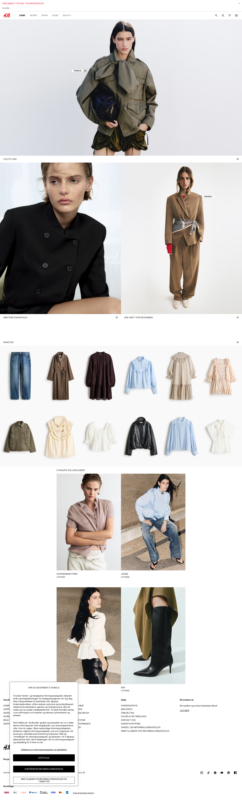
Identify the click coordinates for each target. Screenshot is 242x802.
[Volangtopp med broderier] (60, 436)
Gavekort (9, 723)
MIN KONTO (127, 709)
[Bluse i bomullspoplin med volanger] (141, 376)
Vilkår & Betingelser (133, 716)
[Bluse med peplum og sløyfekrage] (222, 436)
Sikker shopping (130, 723)
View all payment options (83, 793)
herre (33, 15)
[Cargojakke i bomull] (20, 436)
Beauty (67, 15)
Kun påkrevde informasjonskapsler (44, 769)
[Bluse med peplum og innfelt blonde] (101, 436)
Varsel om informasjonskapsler (140, 727)
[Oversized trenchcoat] (60, 376)
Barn (45, 15)
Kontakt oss (128, 720)
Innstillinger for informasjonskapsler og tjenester (44, 780)
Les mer (184, 710)
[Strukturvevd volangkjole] (181, 376)
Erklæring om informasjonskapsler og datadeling (44, 749)
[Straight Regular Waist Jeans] (20, 376)
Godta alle (44, 758)
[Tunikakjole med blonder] (101, 376)
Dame (22, 15)
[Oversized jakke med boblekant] (141, 436)
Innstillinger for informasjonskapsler (145, 731)
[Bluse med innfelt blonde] (181, 436)
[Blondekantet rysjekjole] (222, 376)
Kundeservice (129, 705)
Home (55, 15)
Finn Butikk (127, 713)
